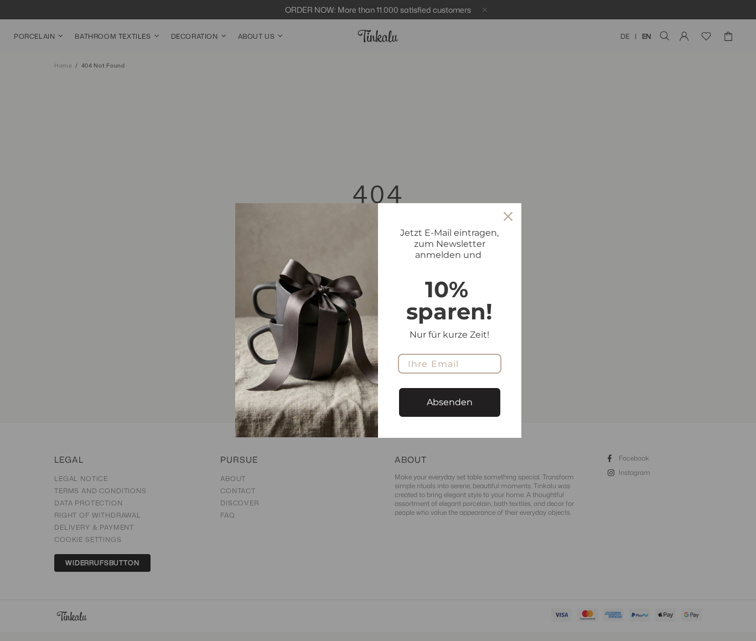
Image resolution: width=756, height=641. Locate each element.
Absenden (450, 402)
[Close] (508, 216)
